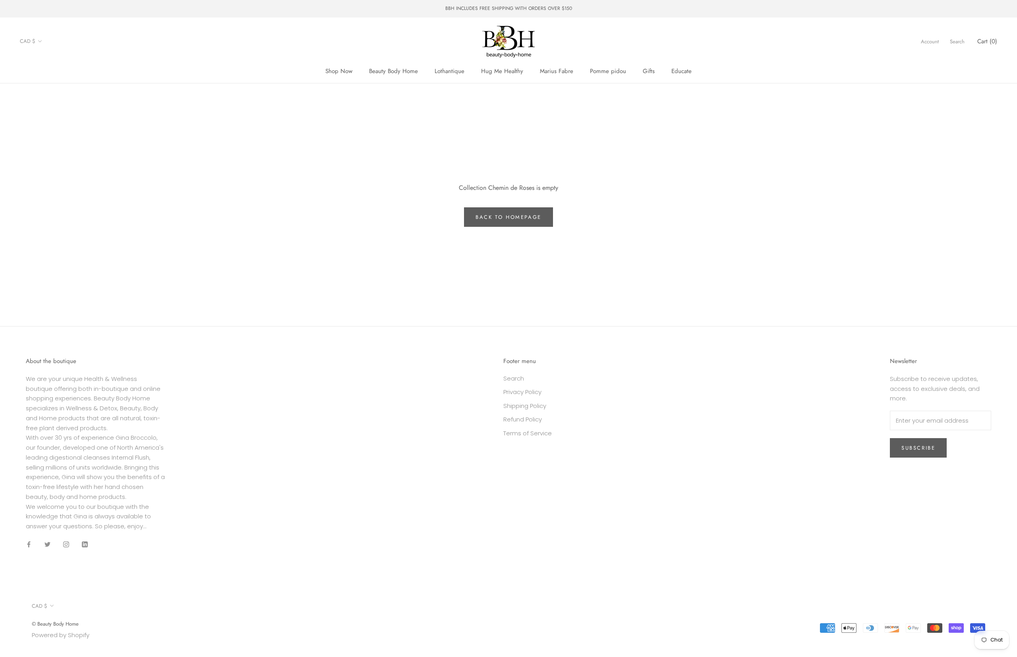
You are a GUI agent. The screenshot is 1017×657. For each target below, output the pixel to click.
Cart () (987, 41)
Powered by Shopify (60, 635)
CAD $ (27, 41)
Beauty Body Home (393, 71)
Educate (681, 71)
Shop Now (338, 71)
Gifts (649, 71)
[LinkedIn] (85, 544)
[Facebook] (29, 544)
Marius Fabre (556, 71)
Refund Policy (522, 419)
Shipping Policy (524, 406)
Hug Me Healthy (502, 71)
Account (930, 41)
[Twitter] (47, 544)
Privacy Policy (522, 392)
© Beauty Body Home (55, 624)
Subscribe (918, 448)
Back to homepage (508, 217)
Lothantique (449, 71)
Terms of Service (527, 433)
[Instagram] (66, 544)
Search (957, 41)
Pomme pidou (608, 71)
